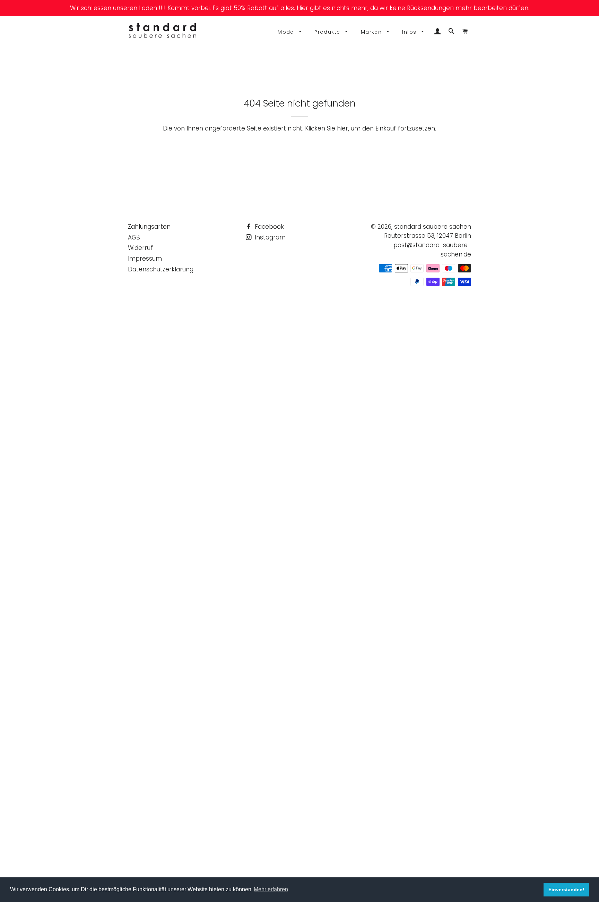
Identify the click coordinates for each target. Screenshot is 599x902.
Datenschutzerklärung (160, 269)
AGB (134, 237)
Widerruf (140, 248)
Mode (287, 31)
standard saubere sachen (432, 226)
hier (342, 128)
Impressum (145, 258)
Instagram (269, 237)
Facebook (268, 226)
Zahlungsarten (149, 226)
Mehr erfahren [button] (271, 889)
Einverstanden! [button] (566, 889)
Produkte (328, 31)
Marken (372, 31)
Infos (410, 31)
